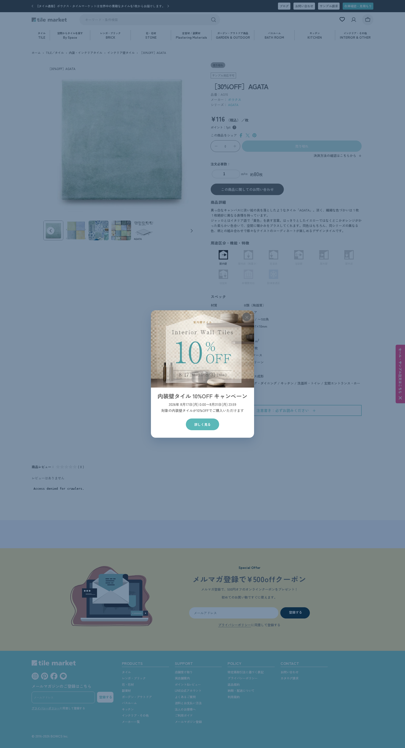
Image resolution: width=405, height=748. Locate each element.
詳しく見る (202, 424)
